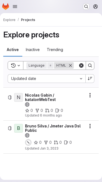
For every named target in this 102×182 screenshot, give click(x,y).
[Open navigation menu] (15, 6)
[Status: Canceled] (28, 142)
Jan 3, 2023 (49, 148)
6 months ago (51, 115)
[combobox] (46, 78)
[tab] (12, 49)
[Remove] (70, 65)
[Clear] (81, 65)
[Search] (90, 65)
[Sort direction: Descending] (90, 78)
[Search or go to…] (86, 6)
